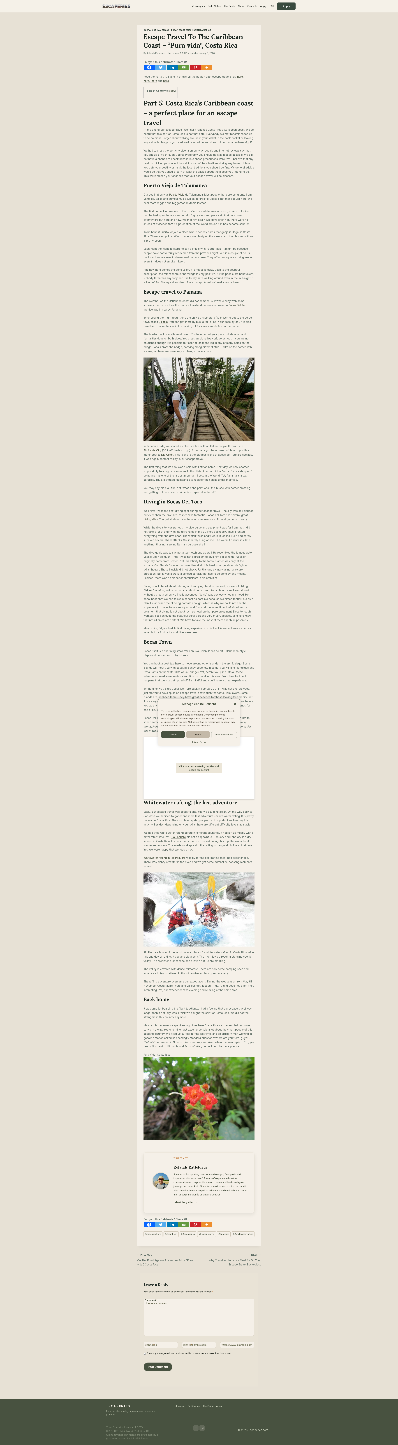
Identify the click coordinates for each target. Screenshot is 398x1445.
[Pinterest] (195, 67)
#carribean (171, 1234)
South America (202, 30)
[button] (235, 703)
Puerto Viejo (177, 194)
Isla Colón (167, 454)
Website (226, 1345)
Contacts (252, 6)
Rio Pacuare (178, 837)
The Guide (229, 6)
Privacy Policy (199, 742)
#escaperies (188, 1234)
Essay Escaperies (181, 30)
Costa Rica (149, 30)
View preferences (224, 734)
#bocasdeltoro (153, 1234)
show (172, 90)
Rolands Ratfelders (156, 53)
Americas (163, 30)
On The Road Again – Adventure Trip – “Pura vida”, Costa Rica (165, 1260)
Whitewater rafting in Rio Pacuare (164, 857)
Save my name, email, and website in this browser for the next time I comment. (189, 1353)
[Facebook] (149, 67)
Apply (263, 6)
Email (187, 1345)
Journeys (180, 1406)
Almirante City (152, 450)
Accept (173, 734)
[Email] (183, 67)
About (241, 6)
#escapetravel (206, 1234)
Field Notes (214, 6)
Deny (198, 734)
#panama (223, 1234)
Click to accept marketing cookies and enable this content (199, 768)
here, (240, 76)
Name (150, 1345)
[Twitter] (160, 67)
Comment (151, 1300)
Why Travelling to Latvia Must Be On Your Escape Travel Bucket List (235, 1260)
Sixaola (163, 321)
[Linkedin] (172, 67)
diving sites (150, 519)
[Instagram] (202, 1428)
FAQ (272, 6)
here (154, 80)
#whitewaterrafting (243, 1234)
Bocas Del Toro (238, 305)
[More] (206, 67)
